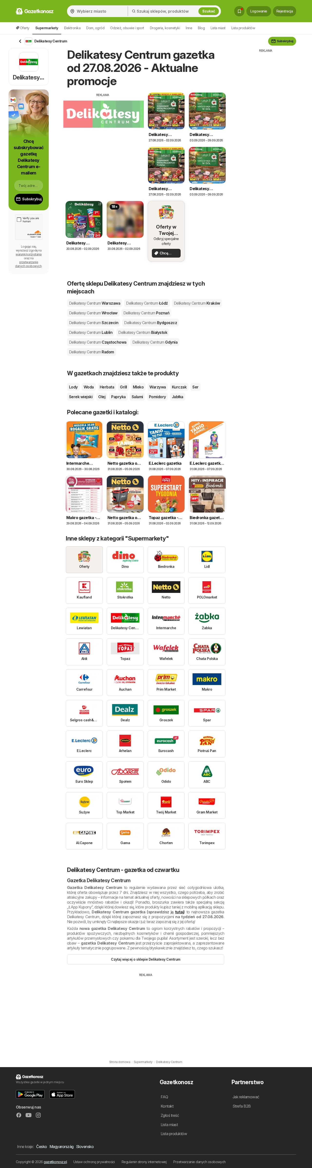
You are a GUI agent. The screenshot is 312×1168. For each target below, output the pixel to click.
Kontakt (167, 1106)
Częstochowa (98, 342)
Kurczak (179, 387)
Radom (91, 351)
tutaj (179, 911)
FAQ (164, 1096)
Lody (73, 387)
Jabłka (177, 396)
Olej (101, 396)
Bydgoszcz (150, 322)
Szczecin (93, 322)
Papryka (118, 396)
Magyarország (61, 1146)
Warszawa (94, 303)
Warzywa (157, 387)
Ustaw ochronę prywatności (94, 1162)
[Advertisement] (103, 131)
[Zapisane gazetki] (239, 11)
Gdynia (154, 342)
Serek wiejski (80, 396)
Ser (195, 387)
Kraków (197, 303)
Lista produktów (243, 28)
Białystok (142, 332)
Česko (41, 1146)
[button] (30, 1094)
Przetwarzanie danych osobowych (199, 1162)
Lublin (90, 332)
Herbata (107, 387)
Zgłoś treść (170, 1115)
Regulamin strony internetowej (144, 1162)
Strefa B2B (242, 1106)
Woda (89, 387)
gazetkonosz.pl (55, 1162)
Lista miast (218, 28)
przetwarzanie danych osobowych (28, 264)
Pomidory (157, 396)
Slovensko (85, 1146)
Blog (201, 28)
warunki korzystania (28, 254)
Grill (123, 387)
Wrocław (93, 312)
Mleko (138, 387)
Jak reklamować (246, 1096)
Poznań (146, 312)
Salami (137, 396)
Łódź (147, 303)
